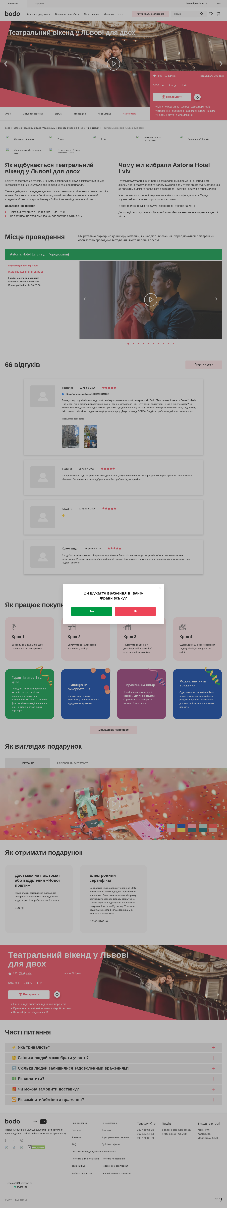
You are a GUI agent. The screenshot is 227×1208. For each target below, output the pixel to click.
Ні (135, 611)
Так (92, 611)
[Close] (160, 588)
